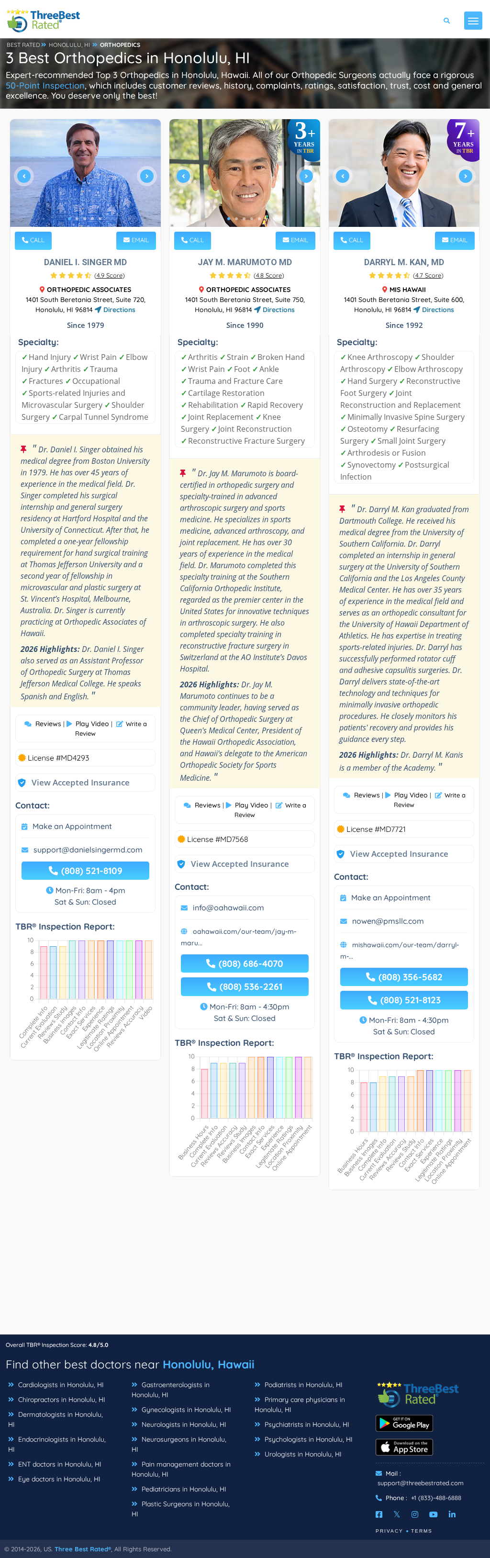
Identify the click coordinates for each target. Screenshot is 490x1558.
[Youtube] (433, 1514)
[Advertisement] (245, 1267)
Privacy (389, 1531)
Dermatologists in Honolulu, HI (55, 1419)
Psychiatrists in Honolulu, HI (306, 1424)
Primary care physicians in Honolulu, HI (300, 1404)
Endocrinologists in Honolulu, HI (57, 1444)
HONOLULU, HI (69, 44)
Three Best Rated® (83, 1549)
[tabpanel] (85, 180)
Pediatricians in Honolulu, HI (183, 1489)
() (109, 275)
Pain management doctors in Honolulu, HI (181, 1469)
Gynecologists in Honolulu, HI (185, 1409)
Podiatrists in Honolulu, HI (303, 1384)
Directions (118, 309)
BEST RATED (23, 44)
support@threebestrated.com (421, 1483)
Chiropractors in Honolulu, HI (60, 1399)
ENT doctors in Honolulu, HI (58, 1464)
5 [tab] (100, 218)
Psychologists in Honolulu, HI (308, 1439)
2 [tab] (77, 218)
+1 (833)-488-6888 (436, 1498)
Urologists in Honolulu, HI (302, 1454)
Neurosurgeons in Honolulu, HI (179, 1444)
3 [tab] (84, 218)
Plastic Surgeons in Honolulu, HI (181, 1509)
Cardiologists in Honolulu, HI (60, 1384)
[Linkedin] (452, 1514)
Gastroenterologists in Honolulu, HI (171, 1389)
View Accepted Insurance (71, 782)
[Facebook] (379, 1514)
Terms (422, 1531)
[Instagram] (415, 1514)
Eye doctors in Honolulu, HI (58, 1479)
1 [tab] (69, 218)
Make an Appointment (72, 826)
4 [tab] (92, 218)
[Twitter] (397, 1514)
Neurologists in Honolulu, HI (183, 1424)
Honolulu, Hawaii (209, 1364)
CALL (36, 240)
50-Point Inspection (45, 85)
